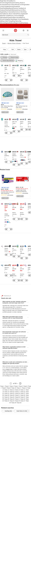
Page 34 (6, 397)
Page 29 (6, 395)
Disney (21, 125)
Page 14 (6, 389)
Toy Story (29, 251)
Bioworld (13, 251)
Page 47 (22, 401)
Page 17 (22, 389)
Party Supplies (21, 14)
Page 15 (12, 389)
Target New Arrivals (5, 1)
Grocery (11, 6)
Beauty (11, 8)
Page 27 (22, 393)
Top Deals (11, 19)
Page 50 (19, 402)
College (6, 3)
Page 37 (22, 397)
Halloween (11, 3)
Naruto (21, 216)
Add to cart (5, 112)
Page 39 (6, 399)
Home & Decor (11, 4)
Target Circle (18, 23)
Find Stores (25, 23)
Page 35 (12, 397)
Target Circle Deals (19, 19)
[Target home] (15, 30)
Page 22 (22, 391)
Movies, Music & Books (10, 14)
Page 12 (24, 388)
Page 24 (6, 393)
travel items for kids (22, 411)
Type (25, 49)
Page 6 (25, 386)
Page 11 (19, 388)
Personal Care (17, 8)
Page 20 (12, 391)
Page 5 (21, 386)
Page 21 (17, 391)
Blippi (13, 277)
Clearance (10, 17)
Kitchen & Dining (20, 4)
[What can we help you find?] (15, 35)
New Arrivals (17, 17)
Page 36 (17, 397)
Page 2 (7, 386)
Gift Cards (6, 15)
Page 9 (9, 388)
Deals (5, 17)
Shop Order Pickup (7, 21)
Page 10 (13, 388)
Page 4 (16, 386)
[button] (5, 103)
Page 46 (17, 401)
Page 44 (6, 401)
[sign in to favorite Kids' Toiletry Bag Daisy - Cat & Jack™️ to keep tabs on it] (8, 80)
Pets (6, 10)
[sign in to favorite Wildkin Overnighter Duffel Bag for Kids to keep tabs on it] (8, 229)
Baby (7, 8)
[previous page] (10, 383)
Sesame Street (29, 209)
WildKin (13, 157)
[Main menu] (3, 30)
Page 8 (4, 388)
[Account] (23, 30)
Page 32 (22, 395)
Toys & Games (9, 12)
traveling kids (8, 411)
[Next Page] (28, 411)
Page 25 (12, 393)
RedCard (11, 23)
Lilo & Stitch (5, 270)
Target (4, 43)
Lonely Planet (5, 128)
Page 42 (22, 399)
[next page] (20, 383)
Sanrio (29, 270)
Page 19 (6, 391)
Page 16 (17, 389)
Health (10, 10)
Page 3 (12, 386)
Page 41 (17, 399)
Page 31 (17, 395)
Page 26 (17, 393)
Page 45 (12, 401)
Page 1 (2, 386)
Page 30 (12, 395)
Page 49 (13, 402)
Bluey (29, 125)
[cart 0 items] (27, 30)
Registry (7, 23)
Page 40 (12, 399)
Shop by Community (14, 15)
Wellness (14, 10)
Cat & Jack (5, 71)
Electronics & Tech (18, 12)
